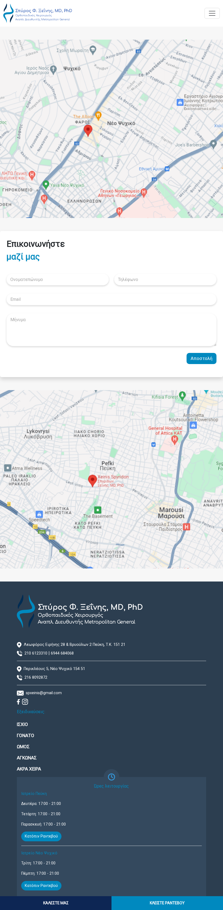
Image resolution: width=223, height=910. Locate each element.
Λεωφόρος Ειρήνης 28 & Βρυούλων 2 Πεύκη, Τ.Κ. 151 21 (74, 644)
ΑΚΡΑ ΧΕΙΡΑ (29, 769)
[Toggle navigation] (212, 13)
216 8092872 (35, 677)
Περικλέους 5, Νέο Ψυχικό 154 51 (54, 668)
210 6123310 (35, 653)
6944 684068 (62, 653)
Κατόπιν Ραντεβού (41, 836)
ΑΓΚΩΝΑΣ (27, 757)
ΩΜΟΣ (23, 746)
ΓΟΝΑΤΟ (25, 735)
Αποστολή (201, 358)
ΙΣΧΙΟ (22, 724)
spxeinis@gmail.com (44, 693)
